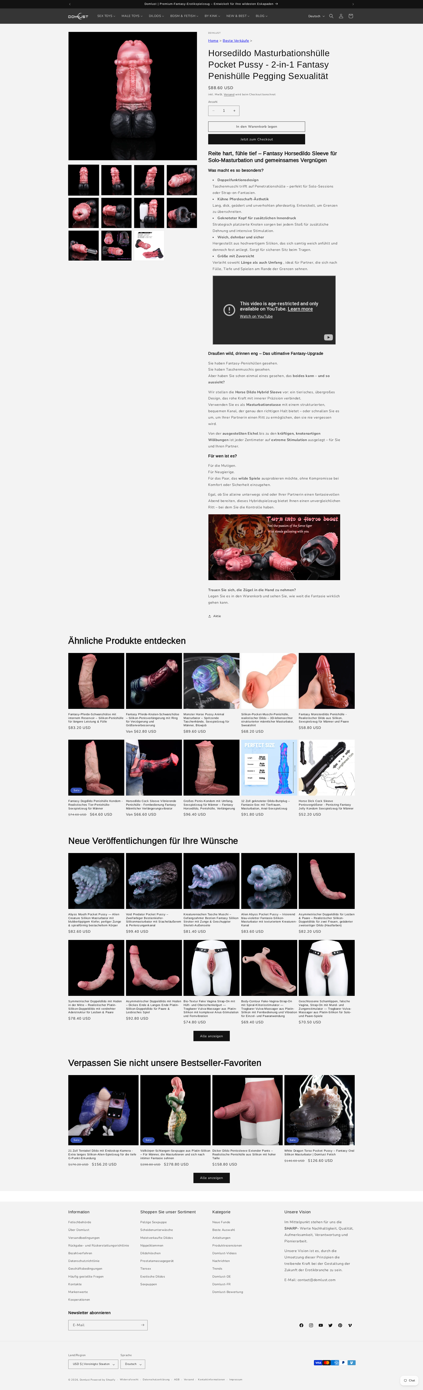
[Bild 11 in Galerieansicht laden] (149, 245)
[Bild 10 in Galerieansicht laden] (116, 245)
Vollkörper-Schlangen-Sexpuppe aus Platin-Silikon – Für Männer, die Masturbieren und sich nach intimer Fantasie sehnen (175, 1154)
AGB (177, 1379)
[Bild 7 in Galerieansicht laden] (149, 213)
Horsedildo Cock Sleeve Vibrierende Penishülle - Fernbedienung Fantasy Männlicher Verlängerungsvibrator (151, 804)
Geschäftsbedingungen (85, 1269)
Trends (217, 1269)
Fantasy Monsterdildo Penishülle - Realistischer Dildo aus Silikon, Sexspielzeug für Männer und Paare (324, 718)
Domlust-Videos (224, 1253)
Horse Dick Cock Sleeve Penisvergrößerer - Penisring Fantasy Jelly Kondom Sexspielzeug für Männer (326, 804)
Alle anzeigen (211, 1036)
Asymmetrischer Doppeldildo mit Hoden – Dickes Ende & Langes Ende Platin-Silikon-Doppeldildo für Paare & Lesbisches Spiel (153, 1006)
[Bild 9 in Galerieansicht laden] (83, 245)
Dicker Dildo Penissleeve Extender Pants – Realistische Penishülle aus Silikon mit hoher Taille (244, 1154)
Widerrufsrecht (129, 1379)
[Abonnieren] (142, 1325)
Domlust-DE (221, 1276)
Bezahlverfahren (80, 1253)
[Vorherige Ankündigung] (70, 4)
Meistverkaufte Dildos (156, 1238)
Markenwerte (78, 1292)
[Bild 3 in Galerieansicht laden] (149, 180)
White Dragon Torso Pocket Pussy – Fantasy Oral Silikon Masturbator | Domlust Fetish (319, 1152)
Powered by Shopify (103, 1380)
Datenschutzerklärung (156, 1379)
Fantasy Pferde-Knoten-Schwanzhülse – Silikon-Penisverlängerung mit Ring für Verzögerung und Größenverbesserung (152, 720)
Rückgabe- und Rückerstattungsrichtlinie (98, 1245)
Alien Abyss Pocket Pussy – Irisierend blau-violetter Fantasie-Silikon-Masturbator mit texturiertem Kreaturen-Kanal (269, 920)
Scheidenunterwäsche (156, 1230)
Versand (229, 94)
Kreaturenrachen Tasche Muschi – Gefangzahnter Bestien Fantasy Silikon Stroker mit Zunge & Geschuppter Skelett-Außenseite (211, 920)
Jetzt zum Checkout (257, 139)
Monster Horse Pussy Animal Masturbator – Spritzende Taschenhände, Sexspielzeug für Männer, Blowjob (206, 720)
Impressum (235, 1379)
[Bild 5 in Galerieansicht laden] (83, 213)
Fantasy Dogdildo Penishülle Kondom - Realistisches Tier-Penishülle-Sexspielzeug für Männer (95, 804)
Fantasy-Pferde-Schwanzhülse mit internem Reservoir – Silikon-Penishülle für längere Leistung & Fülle (95, 718)
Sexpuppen (148, 1284)
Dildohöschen (150, 1253)
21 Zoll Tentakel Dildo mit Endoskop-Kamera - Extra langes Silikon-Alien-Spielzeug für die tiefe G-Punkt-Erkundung (102, 1154)
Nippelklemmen (151, 1245)
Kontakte (75, 1284)
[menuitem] (106, 16)
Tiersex (145, 1269)
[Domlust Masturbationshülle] (274, 580)
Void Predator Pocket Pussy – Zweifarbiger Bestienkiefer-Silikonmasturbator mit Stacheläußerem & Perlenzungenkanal (153, 920)
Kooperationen (79, 1300)
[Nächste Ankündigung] (353, 4)
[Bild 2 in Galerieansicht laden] (116, 180)
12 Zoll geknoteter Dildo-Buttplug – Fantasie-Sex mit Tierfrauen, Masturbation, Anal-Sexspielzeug (265, 804)
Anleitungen (221, 1238)
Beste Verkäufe (236, 40)
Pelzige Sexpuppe (153, 1222)
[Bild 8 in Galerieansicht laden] (182, 213)
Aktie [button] (217, 616)
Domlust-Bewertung (227, 1292)
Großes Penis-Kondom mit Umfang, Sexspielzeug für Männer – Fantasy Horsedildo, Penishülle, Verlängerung (209, 804)
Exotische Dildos (152, 1276)
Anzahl (212, 102)
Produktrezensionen (227, 1245)
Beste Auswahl (223, 1230)
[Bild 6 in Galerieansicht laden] (116, 213)
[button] (331, 16)
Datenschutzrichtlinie (84, 1261)
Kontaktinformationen (211, 1379)
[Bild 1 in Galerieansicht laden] (83, 180)
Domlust (85, 1380)
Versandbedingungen (84, 1238)
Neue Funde (221, 1222)
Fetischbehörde (79, 1222)
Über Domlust (78, 1230)
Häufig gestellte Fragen (86, 1276)
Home (213, 40)
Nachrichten (221, 1261)
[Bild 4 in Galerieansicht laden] (182, 180)
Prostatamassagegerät (157, 1261)
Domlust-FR (221, 1284)
